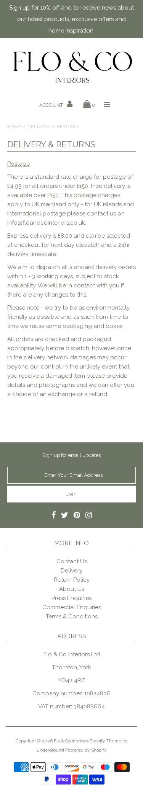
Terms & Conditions (72, 616)
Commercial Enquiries (71, 607)
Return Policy (72, 579)
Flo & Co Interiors (71, 741)
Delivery (71, 570)
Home (14, 126)
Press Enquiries (71, 598)
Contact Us (71, 561)
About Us (71, 589)
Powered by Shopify (86, 750)
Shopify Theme (105, 741)
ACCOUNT (51, 105)
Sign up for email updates (71, 455)
